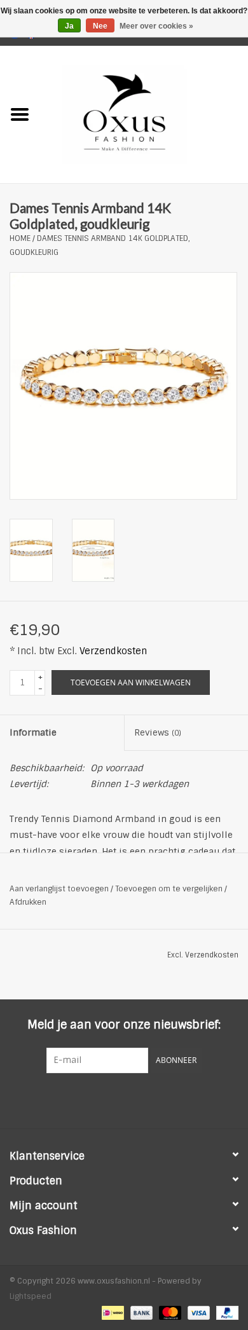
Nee (100, 26)
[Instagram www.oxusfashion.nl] (147, 1099)
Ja (69, 26)
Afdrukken (28, 902)
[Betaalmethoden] (111, 1312)
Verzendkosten (113, 651)
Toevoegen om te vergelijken (169, 889)
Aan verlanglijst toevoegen (59, 889)
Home (20, 238)
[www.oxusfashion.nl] (143, 114)
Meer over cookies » (156, 26)
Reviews (157, 732)
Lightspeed (31, 1296)
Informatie (33, 732)
